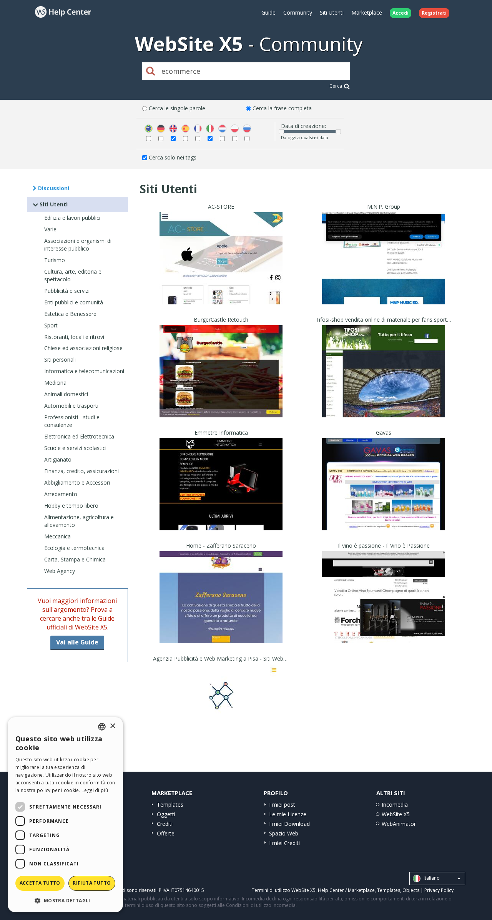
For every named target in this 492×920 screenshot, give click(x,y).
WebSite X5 (396, 814)
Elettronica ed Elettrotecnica (79, 436)
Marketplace (366, 12)
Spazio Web (283, 833)
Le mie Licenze (287, 814)
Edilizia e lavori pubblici (72, 217)
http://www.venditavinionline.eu (383, 606)
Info (221, 297)
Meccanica (57, 536)
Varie (50, 229)
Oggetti (166, 814)
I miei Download (289, 823)
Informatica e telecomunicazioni (84, 371)
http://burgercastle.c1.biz (221, 380)
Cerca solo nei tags (172, 157)
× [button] (112, 726)
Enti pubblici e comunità (73, 302)
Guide (268, 12)
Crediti (165, 823)
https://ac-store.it (221, 267)
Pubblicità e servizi (67, 290)
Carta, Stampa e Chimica (75, 559)
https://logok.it (221, 719)
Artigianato (57, 459)
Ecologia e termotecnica (74, 547)
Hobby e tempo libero (71, 505)
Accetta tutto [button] (40, 883)
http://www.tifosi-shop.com (383, 380)
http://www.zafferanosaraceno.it (221, 606)
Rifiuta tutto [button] (92, 883)
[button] (65, 900)
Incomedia (395, 804)
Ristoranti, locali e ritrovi (74, 336)
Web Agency (59, 571)
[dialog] (65, 814)
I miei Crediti (284, 843)
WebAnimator (399, 823)
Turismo (54, 260)
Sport (51, 325)
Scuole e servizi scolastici (75, 448)
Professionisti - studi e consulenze (72, 421)
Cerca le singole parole (177, 108)
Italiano (431, 878)
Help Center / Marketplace (346, 890)
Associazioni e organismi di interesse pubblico (77, 244)
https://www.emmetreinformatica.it (221, 493)
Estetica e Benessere (70, 313)
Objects (410, 890)
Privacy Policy (439, 890)
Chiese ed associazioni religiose (83, 348)
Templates (170, 804)
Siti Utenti (332, 12)
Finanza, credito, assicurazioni (81, 471)
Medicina (55, 382)
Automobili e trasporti (71, 405)
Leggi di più (94, 790)
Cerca (335, 86)
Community (297, 12)
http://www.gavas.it (383, 493)
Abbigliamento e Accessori (77, 482)
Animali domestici (66, 394)
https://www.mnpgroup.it (383, 267)
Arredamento (60, 494)
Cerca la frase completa (282, 108)
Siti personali (60, 359)
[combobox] (102, 727)
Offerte (166, 833)
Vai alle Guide (77, 642)
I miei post (282, 804)
